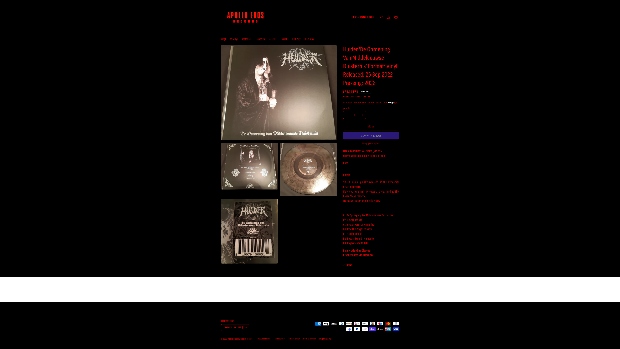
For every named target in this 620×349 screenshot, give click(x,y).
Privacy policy (294, 339)
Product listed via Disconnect (358, 255)
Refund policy (280, 339)
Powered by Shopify (245, 339)
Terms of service (309, 339)
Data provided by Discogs (356, 250)
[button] (381, 17)
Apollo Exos (232, 339)
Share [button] (349, 265)
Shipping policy (325, 339)
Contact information (263, 339)
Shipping (347, 96)
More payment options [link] (371, 143)
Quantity (346, 108)
